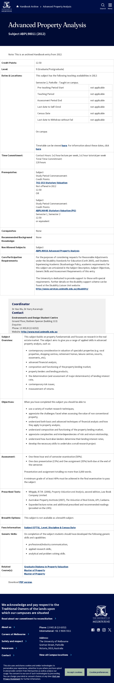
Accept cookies (74, 672)
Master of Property (34, 570)
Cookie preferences (98, 672)
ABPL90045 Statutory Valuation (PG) (56, 210)
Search (103, 8)
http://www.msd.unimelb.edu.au (39, 331)
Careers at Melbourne (13, 634)
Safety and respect (12, 641)
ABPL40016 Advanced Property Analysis (57, 250)
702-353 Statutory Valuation (51, 182)
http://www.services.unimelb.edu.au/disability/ (62, 288)
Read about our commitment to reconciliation (27, 618)
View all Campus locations (53, 654)
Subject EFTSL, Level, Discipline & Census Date (50, 527)
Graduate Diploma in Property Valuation (46, 566)
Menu (110, 8)
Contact (6, 655)
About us (6, 627)
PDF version (25, 582)
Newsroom (7, 648)
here (64, 145)
